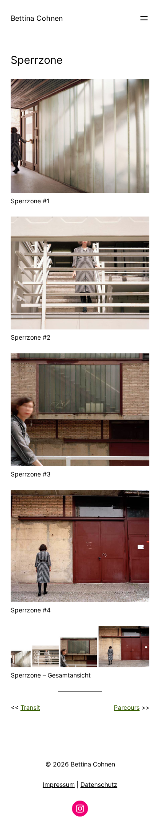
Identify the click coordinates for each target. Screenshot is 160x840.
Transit (30, 707)
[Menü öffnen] (144, 18)
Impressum (59, 784)
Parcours (127, 707)
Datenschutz (98, 784)
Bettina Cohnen (37, 18)
